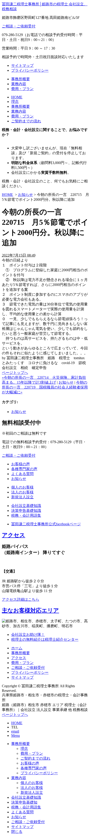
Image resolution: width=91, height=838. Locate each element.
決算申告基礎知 (24, 802)
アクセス (13, 535)
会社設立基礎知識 (26, 506)
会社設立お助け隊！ (28, 635)
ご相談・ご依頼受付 (18, 26)
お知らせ (25, 195)
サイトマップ (22, 65)
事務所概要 (20, 79)
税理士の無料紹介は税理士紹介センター (44, 639)
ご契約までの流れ (26, 121)
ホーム (16, 648)
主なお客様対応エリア (30, 610)
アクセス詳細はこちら (20, 599)
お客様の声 (20, 464)
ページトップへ (15, 373)
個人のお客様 (22, 487)
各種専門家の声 (24, 469)
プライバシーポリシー (30, 70)
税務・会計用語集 (26, 515)
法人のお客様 (22, 492)
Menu (15, 735)
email (15, 731)
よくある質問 (22, 474)
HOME (16, 97)
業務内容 (18, 84)
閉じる (16, 832)
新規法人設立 (22, 497)
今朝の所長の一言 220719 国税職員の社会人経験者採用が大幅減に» (45, 387)
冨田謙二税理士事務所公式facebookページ (46, 524)
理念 (15, 102)
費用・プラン (22, 89)
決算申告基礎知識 (26, 511)
